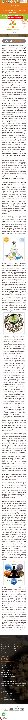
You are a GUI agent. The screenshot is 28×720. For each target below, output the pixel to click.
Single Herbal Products (7, 674)
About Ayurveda (5, 645)
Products (16, 645)
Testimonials (4, 650)
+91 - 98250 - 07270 (8, 693)
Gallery (15, 650)
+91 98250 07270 (14, 5)
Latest (18, 641)
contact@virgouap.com (15, 8)
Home (2, 641)
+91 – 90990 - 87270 (8, 695)
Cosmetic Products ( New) (8, 676)
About (3, 643)
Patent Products (6, 667)
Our (17, 643)
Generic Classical (6, 666)
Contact (4, 652)
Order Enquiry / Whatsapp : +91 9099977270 (14, 10)
